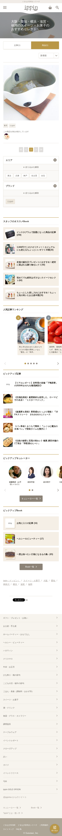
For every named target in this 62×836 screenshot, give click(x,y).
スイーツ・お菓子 (10, 700)
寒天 (5, 125)
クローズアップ (10, 749)
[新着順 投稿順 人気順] (49, 55)
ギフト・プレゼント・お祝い (15, 618)
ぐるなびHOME (9, 825)
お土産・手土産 (10, 626)
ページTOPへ (31, 592)
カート (50, 7)
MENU (5, 7)
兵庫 (17, 176)
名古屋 (34, 176)
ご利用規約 (43, 825)
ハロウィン (8, 650)
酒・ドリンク (9, 708)
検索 (57, 7)
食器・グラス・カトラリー (14, 716)
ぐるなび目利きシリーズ (27, 825)
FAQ (18, 829)
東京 (9, 176)
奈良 (43, 176)
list (27, 600)
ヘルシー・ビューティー (13, 642)
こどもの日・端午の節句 (13, 683)
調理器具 (7, 724)
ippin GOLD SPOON (12, 789)
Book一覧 (35, 808)
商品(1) (45, 45)
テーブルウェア (10, 732)
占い (5, 757)
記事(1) (17, 45)
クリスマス (8, 659)
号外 (5, 781)
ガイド (6, 765)
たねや (12, 125)
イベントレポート (10, 740)
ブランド (10, 186)
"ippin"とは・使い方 (11, 813)
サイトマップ (8, 829)
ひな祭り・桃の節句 (11, 675)
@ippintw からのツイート (15, 797)
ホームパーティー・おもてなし (16, 634)
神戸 (25, 176)
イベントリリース (10, 773)
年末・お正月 (9, 667)
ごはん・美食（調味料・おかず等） (18, 691)
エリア (9, 160)
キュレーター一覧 (10, 808)
